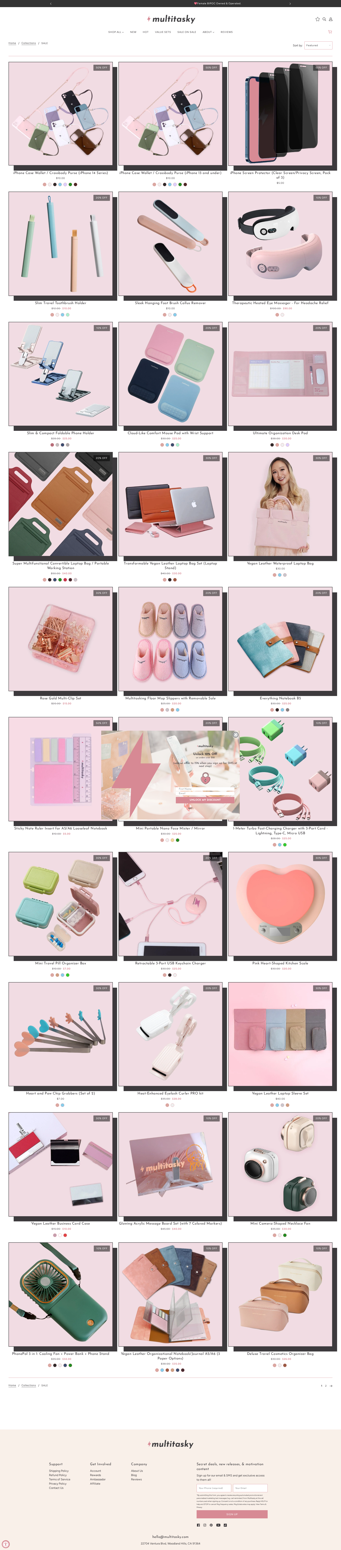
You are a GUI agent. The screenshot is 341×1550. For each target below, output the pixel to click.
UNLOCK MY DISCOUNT (205, 800)
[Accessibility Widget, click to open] (6, 1544)
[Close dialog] (235, 734)
